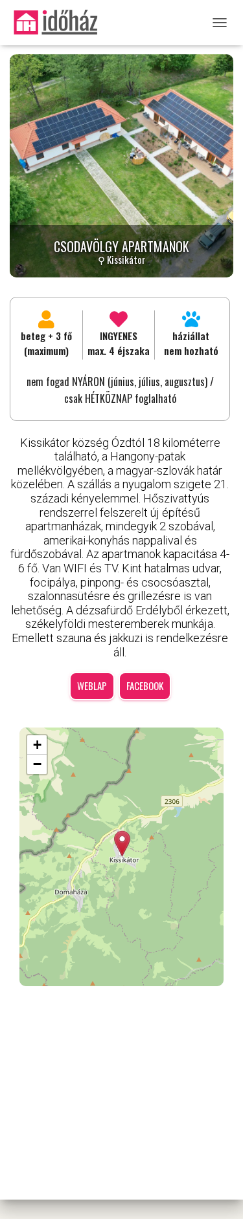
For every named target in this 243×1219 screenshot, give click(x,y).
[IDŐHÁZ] (60, 22)
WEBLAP (92, 685)
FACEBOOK (144, 685)
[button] (122, 843)
